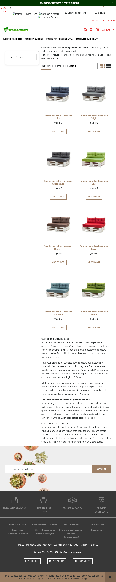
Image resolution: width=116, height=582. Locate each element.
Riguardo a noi (97, 530)
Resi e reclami (18, 530)
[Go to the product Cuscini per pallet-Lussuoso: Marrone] (58, 224)
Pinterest (59, 561)
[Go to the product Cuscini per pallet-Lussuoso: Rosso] (94, 224)
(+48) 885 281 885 (45, 552)
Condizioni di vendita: (18, 533)
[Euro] (108, 20)
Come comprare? (71, 537)
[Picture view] (102, 66)
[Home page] (16, 29)
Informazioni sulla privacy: (71, 530)
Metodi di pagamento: (45, 530)
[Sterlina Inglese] (104, 20)
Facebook (33, 561)
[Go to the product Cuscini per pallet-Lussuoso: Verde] (94, 290)
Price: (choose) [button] (17, 57)
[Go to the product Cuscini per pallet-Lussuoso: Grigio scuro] (58, 159)
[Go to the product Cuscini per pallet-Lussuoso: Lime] (94, 159)
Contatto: (71, 533)
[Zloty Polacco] (113, 20)
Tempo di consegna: (45, 533)
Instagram (85, 561)
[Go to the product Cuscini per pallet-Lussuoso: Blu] (58, 94)
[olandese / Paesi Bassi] (51, 14)
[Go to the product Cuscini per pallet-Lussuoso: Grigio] (94, 94)
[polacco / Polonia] (48, 17)
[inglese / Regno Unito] (25, 14)
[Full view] (108, 66)
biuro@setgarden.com (70, 552)
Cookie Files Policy (77, 576)
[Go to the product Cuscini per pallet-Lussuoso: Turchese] (58, 290)
